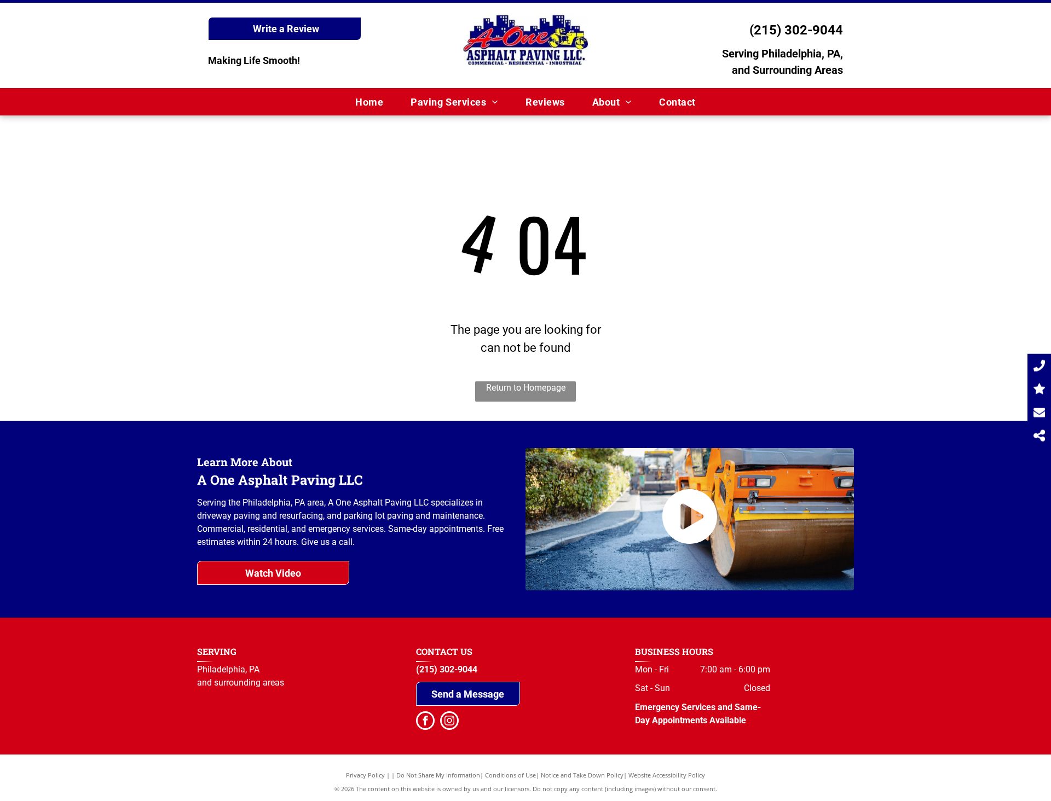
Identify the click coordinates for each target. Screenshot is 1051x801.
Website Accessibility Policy (666, 775)
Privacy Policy (365, 775)
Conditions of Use (510, 775)
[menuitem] (369, 101)
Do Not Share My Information (438, 775)
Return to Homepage (525, 387)
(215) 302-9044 (796, 30)
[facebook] (425, 722)
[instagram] (449, 722)
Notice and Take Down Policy (582, 775)
